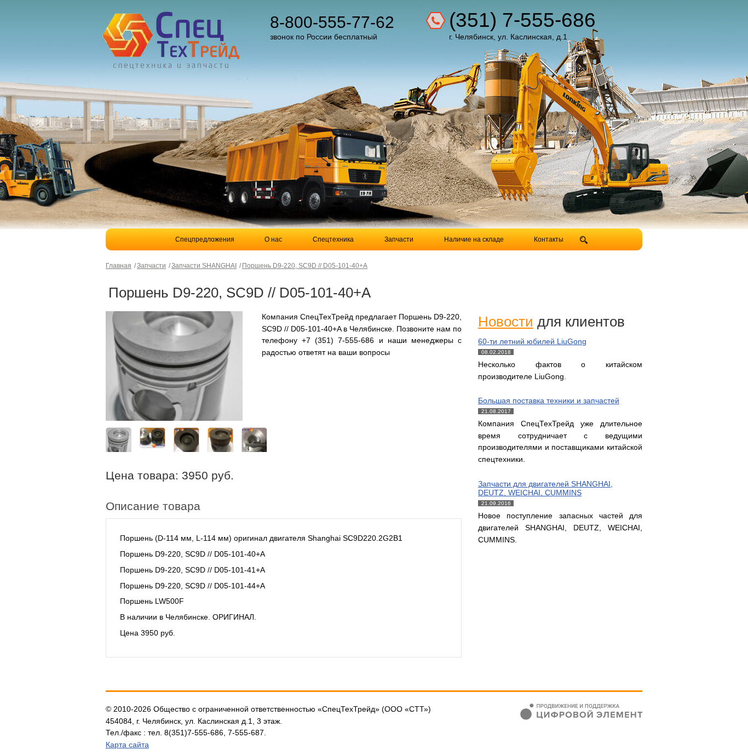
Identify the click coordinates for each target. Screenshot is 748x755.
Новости (505, 321)
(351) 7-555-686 (522, 20)
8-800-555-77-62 (332, 22)
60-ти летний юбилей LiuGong (532, 341)
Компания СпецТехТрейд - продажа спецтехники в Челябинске (172, 36)
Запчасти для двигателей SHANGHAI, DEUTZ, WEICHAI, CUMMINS (545, 488)
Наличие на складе (474, 239)
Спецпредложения (204, 239)
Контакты (548, 239)
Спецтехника (333, 239)
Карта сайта (127, 744)
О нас (273, 239)
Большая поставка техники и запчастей (548, 400)
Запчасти (399, 239)
